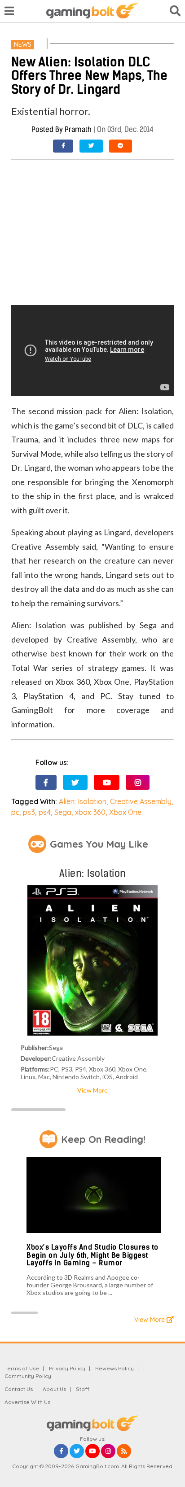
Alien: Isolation (82, 801)
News (22, 44)
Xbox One (125, 812)
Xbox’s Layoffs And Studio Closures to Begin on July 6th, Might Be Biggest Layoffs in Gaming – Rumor (92, 1255)
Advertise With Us (27, 1402)
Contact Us (18, 1389)
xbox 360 (90, 812)
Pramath (78, 129)
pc (15, 812)
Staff (82, 1389)
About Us (54, 1389)
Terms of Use (21, 1368)
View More (92, 1090)
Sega (62, 812)
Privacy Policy (67, 1368)
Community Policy (27, 1376)
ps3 (29, 812)
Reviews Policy (114, 1368)
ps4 (45, 812)
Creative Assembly (141, 801)
